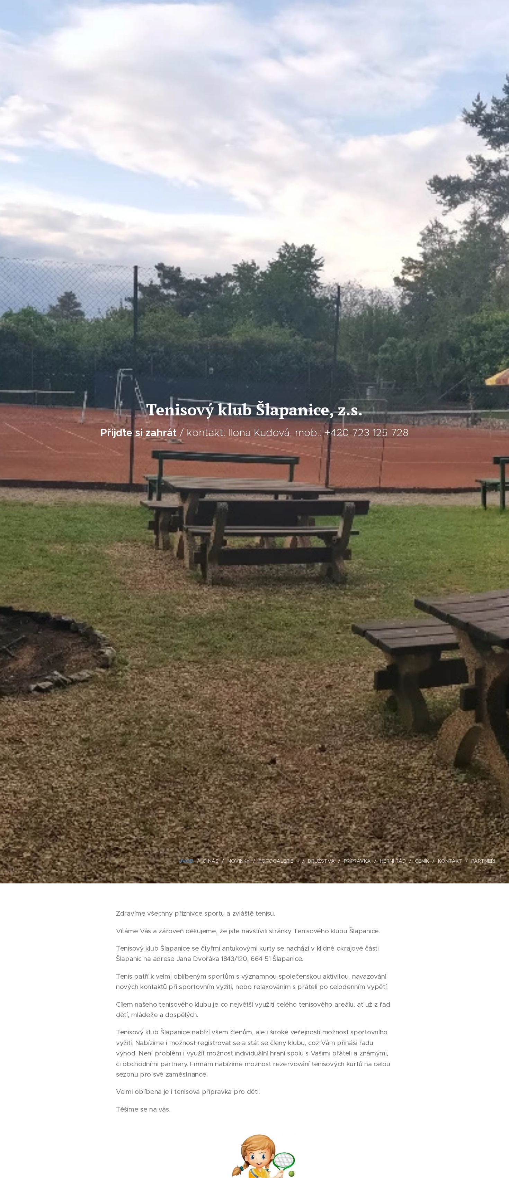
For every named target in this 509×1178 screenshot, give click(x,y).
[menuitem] (188, 861)
